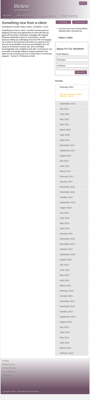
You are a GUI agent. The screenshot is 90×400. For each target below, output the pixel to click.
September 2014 (67, 317)
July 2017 (64, 161)
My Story (7, 15)
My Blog (63, 22)
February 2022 (66, 87)
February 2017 (66, 176)
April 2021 (64, 124)
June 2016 (65, 218)
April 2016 (64, 228)
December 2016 (67, 187)
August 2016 (66, 208)
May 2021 (64, 119)
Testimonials (80, 22)
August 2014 (66, 322)
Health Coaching (69, 15)
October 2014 (66, 311)
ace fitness (59, 365)
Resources (8, 19)
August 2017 (66, 156)
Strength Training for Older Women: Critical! (71, 95)
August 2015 (66, 259)
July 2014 (64, 327)
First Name (61, 60)
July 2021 (64, 109)
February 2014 (66, 353)
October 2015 (66, 249)
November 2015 (67, 244)
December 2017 (67, 145)
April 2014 (64, 343)
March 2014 (65, 348)
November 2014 (67, 306)
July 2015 (64, 265)
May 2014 (64, 337)
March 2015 (65, 285)
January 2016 (66, 233)
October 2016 (66, 197)
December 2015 (67, 239)
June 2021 (65, 114)
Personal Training (47, 15)
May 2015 (64, 275)
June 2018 (65, 135)
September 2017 (67, 150)
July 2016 (64, 213)
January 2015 (66, 296)
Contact (83, 3)
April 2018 (64, 140)
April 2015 (64, 280)
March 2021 (65, 130)
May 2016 (64, 223)
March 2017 (65, 171)
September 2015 (67, 254)
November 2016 (67, 192)
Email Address (62, 54)
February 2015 (66, 291)
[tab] (71, 87)
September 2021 (67, 104)
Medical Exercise (25, 15)
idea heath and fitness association (56, 380)
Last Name (60, 66)
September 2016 (67, 202)
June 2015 (65, 270)
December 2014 (67, 301)
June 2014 (65, 332)
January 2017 (66, 181)
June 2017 (65, 166)
